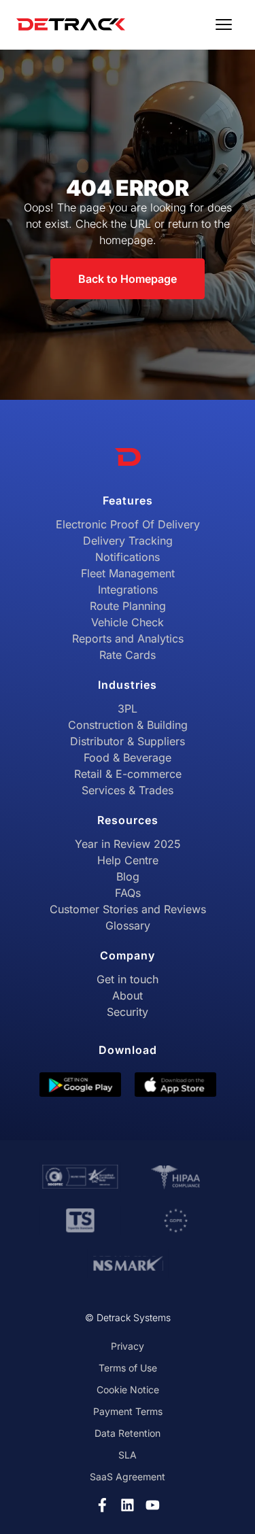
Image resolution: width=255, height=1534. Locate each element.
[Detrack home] (70, 24)
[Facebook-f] (102, 1505)
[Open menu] (224, 24)
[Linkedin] (127, 1505)
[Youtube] (153, 1505)
